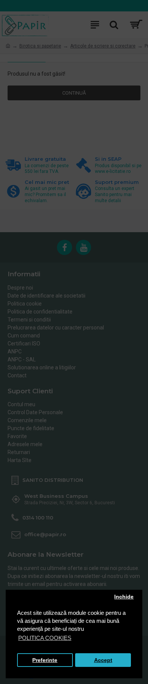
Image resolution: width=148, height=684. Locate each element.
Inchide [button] (124, 597)
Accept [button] (103, 660)
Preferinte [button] (44, 660)
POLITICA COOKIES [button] (44, 638)
